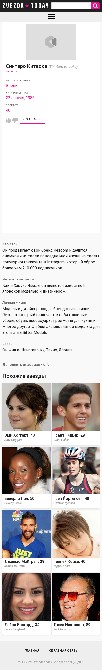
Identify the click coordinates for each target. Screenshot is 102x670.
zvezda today (25, 6)
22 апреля (15, 98)
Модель (11, 71)
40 (8, 110)
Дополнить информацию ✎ (25, 365)
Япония (12, 85)
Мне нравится (8, 120)
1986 (30, 98)
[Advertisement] (51, 182)
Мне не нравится (15, 120)
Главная (32, 650)
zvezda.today (43, 662)
